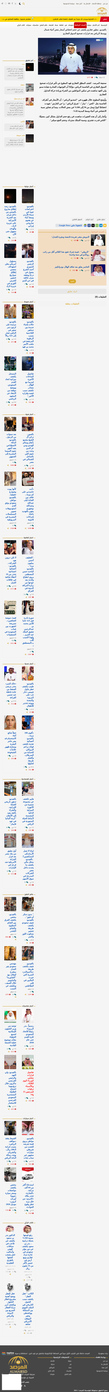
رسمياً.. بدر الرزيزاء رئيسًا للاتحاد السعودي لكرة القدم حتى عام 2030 (28, 1034)
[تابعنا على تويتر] (15, 3)
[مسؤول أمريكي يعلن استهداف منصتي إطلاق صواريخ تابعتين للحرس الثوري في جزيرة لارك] (10, 251)
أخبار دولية (28, 186)
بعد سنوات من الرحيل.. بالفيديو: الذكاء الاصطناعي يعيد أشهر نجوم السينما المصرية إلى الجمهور (10, 445)
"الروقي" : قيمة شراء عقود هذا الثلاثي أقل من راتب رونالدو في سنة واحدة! (66, 253)
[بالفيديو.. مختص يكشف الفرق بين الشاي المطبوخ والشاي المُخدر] (10, 904)
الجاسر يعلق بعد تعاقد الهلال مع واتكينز (72, 267)
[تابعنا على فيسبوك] (12, 3)
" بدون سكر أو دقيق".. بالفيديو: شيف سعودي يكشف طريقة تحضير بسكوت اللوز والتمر (28, 925)
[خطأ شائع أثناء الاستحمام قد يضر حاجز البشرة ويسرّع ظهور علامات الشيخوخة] (10, 722)
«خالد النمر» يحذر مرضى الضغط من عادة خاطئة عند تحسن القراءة (10, 690)
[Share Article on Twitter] (93, 225)
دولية (89, 25)
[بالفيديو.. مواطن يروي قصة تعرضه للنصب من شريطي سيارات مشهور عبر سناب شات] (28, 1128)
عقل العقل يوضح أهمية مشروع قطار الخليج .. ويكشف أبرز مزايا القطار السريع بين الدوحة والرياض (10, 1304)
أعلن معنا (79, 3)
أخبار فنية (29, 414)
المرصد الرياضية (80, 25)
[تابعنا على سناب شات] (5, 3)
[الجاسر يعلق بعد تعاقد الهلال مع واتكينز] (98, 270)
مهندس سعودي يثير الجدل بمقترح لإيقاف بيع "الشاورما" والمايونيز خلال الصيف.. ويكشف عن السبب (10, 976)
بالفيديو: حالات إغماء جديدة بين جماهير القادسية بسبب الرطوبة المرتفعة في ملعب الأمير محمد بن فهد (28, 334)
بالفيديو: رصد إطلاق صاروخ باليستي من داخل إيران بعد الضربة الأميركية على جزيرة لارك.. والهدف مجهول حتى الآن (10, 220)
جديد (23, 64)
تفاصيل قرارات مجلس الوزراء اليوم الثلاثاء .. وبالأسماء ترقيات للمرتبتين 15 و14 (28, 1083)
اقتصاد (51, 25)
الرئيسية (104, 25)
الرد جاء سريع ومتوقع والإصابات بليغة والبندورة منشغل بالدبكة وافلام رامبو (14, 142)
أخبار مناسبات (27, 1006)
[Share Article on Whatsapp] (97, 225)
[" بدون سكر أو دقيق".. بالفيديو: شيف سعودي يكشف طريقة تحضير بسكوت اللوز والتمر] (28, 904)
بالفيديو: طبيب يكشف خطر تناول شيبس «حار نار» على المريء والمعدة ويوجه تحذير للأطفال (28, 694)
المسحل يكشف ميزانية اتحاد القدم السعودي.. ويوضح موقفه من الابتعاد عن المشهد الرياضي (10, 386)
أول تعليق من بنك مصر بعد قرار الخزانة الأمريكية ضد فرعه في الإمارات (10, 859)
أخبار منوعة (28, 301)
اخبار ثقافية (28, 537)
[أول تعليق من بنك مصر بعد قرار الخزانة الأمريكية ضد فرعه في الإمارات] (10, 841)
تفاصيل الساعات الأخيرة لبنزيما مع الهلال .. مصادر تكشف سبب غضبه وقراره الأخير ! (28, 384)
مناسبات (35, 25)
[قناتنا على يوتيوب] (9, 3)
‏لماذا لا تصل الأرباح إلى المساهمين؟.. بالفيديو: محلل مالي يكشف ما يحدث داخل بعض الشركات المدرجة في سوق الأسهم (28, 865)
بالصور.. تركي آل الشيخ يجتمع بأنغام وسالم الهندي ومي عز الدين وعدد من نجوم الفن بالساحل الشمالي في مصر (28, 448)
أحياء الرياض (89, 219)
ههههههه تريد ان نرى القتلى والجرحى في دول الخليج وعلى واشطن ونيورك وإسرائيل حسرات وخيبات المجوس (14, 73)
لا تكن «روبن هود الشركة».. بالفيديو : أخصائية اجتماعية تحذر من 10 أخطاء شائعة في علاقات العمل (10, 570)
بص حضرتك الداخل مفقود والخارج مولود (15, 90)
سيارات (28, 25)
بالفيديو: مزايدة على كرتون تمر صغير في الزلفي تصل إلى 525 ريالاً (10, 329)
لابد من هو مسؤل (19, 98)
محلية (52, 1364)
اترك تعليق (72, 291)
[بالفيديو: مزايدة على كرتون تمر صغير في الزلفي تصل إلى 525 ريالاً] (10, 311)
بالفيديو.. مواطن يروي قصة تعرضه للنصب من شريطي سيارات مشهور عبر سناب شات (28, 1148)
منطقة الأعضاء (96, 3)
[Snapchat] (104, 225)
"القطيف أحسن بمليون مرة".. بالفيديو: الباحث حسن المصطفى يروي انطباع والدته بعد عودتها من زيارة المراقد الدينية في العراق (28, 574)
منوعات (70, 25)
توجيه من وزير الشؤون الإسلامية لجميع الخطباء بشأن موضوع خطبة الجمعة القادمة (10, 1035)
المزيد (72, 281)
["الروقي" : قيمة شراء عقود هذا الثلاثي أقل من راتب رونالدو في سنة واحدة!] (98, 255)
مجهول (22, 85)
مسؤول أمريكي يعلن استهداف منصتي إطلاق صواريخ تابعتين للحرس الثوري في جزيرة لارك (10, 273)
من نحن (105, 3)
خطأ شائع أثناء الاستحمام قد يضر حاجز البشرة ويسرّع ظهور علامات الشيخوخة (10, 742)
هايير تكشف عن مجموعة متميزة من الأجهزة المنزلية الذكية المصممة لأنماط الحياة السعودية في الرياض (28, 811)
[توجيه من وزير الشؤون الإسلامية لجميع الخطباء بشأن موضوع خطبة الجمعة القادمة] (10, 1015)
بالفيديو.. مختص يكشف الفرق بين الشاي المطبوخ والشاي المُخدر (10, 922)
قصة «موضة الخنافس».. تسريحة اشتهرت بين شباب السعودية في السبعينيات (10, 626)
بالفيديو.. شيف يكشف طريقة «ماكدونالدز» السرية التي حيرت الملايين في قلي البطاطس (28, 974)
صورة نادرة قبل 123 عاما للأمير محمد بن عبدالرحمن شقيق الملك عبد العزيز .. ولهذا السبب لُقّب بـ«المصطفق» (28, 632)
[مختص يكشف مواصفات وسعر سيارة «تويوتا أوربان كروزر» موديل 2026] (10, 1174)
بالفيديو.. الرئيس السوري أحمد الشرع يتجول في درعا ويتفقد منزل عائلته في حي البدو (28, 271)
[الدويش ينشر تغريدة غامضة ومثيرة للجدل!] (98, 240)
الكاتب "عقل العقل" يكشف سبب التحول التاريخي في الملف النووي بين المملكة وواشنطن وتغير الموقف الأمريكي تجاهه (28, 1308)
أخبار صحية (29, 663)
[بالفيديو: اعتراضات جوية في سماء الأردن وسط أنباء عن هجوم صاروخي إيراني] (28, 196)
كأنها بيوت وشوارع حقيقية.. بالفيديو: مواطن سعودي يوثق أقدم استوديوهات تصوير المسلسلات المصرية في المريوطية (10, 504)
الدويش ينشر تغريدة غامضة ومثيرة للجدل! (70, 237)
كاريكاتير (51, 1367)
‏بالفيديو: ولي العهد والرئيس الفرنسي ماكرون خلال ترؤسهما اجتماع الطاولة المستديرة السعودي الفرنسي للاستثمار (10, 1087)
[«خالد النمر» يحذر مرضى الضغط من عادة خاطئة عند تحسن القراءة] (10, 673)
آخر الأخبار (96, 25)
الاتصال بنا (87, 3)
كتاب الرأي (21, 25)
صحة (56, 25)
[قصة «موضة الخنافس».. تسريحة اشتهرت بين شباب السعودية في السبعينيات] (10, 607)
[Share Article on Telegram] (101, 225)
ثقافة (61, 25)
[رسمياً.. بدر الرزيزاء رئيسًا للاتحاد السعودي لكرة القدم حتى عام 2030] (28, 1015)
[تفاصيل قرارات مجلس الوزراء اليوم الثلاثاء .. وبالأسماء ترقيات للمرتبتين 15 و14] (28, 1062)
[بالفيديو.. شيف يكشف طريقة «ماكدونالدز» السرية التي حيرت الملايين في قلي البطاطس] (28, 953)
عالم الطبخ (43, 25)
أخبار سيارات (28, 1118)
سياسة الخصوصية (69, 3)
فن (66, 25)
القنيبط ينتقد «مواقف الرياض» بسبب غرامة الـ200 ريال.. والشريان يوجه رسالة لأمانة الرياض (10, 1148)
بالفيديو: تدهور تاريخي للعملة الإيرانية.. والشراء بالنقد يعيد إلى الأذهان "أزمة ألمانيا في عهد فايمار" (10, 811)
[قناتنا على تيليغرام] (2, 3)
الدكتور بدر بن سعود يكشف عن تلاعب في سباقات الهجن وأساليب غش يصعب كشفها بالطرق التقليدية (10, 1249)
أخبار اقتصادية (27, 779)
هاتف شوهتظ (20, 135)
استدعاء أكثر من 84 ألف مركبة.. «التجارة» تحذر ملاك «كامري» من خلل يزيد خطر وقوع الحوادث (28, 1196)
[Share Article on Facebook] (89, 225)
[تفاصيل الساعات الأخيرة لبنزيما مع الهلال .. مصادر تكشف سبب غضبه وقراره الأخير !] (28, 363)
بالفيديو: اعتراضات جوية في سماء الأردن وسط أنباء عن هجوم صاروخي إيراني (28, 216)
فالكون (22, 121)
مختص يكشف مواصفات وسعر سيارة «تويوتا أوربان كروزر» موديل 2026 (10, 1194)
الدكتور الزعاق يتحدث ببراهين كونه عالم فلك (16, 127)
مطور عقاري (101, 219)
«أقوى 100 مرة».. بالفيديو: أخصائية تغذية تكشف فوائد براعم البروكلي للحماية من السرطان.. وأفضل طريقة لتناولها (28, 748)
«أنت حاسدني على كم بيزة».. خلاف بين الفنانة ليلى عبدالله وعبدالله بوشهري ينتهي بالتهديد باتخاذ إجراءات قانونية (28, 504)
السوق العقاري (77, 219)
